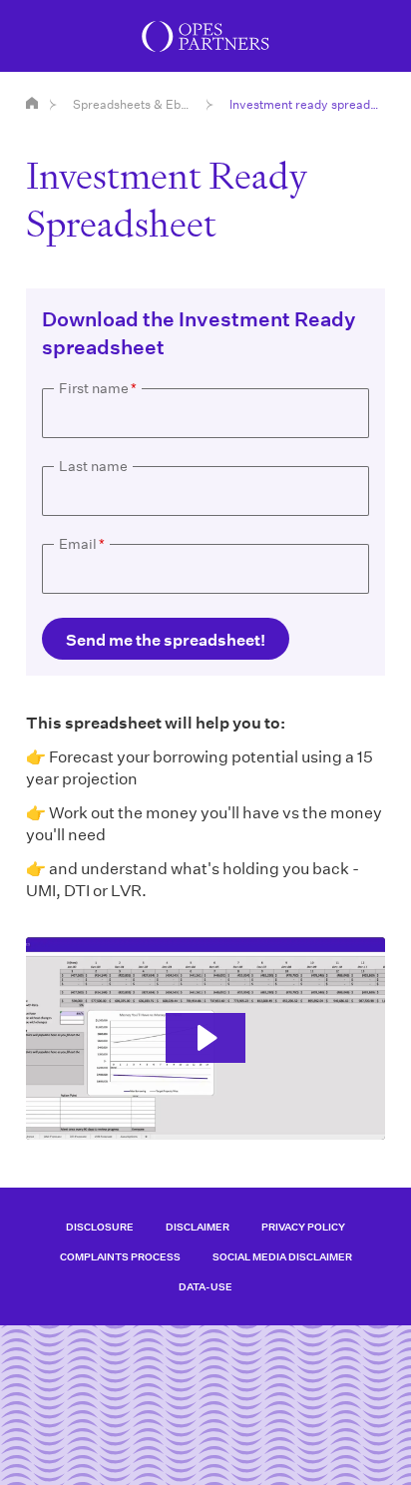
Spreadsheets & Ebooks (134, 104)
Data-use (205, 1286)
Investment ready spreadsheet (307, 104)
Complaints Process (120, 1256)
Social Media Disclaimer (282, 1256)
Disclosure (100, 1227)
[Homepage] (32, 103)
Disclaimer (197, 1227)
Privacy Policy (303, 1227)
